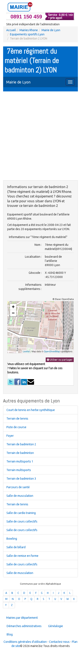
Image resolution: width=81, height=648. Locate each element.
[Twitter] (10, 381)
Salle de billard (16, 547)
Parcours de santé (18, 487)
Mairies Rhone (29, 30)
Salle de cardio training (21, 513)
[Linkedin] (24, 381)
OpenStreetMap (52, 351)
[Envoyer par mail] (30, 381)
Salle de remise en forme (22, 555)
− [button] (13, 313)
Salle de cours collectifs (21, 521)
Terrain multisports (18, 470)
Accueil (11, 30)
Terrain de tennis (17, 418)
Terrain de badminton (20, 453)
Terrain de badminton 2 (21, 444)
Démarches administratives (24, 626)
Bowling (11, 538)
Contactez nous (59, 641)
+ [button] (13, 306)
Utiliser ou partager (60, 359)
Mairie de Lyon (51, 30)
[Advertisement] (40, 136)
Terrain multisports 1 (19, 461)
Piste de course (16, 427)
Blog (10, 634)
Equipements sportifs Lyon (27, 34)
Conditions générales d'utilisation (25, 641)
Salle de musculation (19, 495)
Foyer (10, 435)
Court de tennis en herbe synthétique (30, 410)
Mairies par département (22, 617)
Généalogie (55, 626)
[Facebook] (17, 381)
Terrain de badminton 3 (21, 478)
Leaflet (26, 351)
